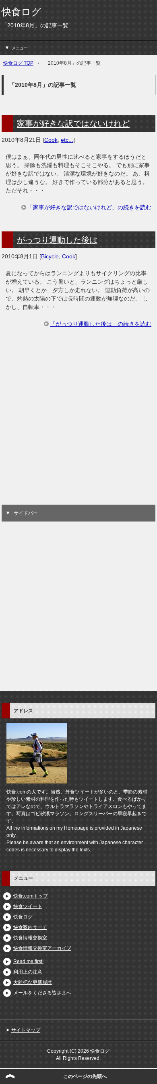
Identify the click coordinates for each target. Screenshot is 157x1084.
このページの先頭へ (85, 1076)
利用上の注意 (27, 972)
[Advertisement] (78, 426)
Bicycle (50, 256)
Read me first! (28, 961)
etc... (67, 140)
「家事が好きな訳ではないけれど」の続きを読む (89, 207)
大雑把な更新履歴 (32, 982)
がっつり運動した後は (57, 239)
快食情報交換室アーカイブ (42, 948)
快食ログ (21, 11)
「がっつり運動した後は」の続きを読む (100, 324)
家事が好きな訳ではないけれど (73, 123)
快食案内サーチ (30, 927)
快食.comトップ (30, 896)
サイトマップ (25, 1030)
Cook (51, 140)
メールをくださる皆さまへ (42, 993)
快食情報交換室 (30, 938)
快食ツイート (27, 906)
